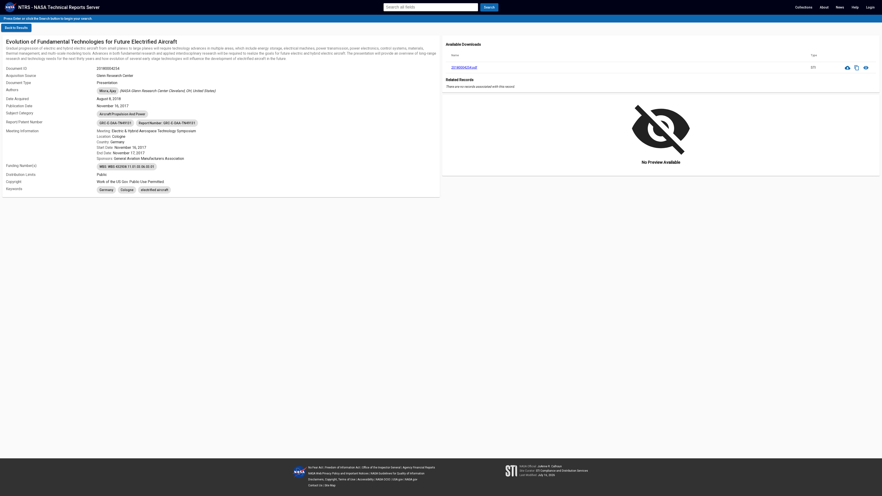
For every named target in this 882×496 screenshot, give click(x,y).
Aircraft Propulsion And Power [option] (122, 114)
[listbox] (266, 91)
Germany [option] (106, 190)
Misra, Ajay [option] (107, 91)
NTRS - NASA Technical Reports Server (59, 7)
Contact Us (315, 485)
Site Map (330, 485)
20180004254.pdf (464, 67)
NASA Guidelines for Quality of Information (397, 473)
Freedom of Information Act (342, 467)
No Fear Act (315, 467)
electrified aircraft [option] (154, 190)
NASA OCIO (383, 479)
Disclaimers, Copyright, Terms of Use (331, 479)
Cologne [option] (127, 190)
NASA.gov (411, 479)
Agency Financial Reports (419, 467)
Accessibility (365, 479)
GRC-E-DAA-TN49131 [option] (115, 123)
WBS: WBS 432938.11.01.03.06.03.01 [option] (126, 167)
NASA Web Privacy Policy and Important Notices (338, 473)
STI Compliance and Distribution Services (562, 470)
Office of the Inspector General (381, 467)
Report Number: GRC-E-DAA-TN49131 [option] (167, 123)
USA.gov (397, 479)
